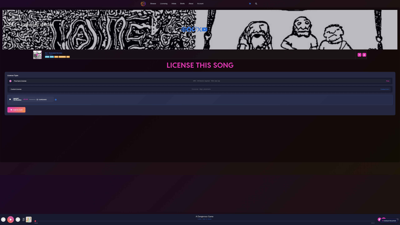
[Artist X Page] (199, 29)
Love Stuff (14, 19)
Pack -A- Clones (207, 219)
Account (200, 3)
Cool (56, 57)
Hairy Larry (14, 15)
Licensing (163, 3)
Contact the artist (390, 221)
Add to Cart (17, 110)
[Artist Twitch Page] (194, 29)
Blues (47, 57)
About (191, 3)
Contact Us (384, 89)
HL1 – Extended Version (53, 53)
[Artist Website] (183, 29)
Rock (51, 57)
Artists (174, 3)
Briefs (182, 3)
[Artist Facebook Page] (189, 29)
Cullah (199, 219)
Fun (68, 57)
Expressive (62, 57)
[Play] (37, 55)
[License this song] (379, 219)
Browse (153, 3)
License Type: (12, 75)
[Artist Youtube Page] (204, 29)
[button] (256, 4)
